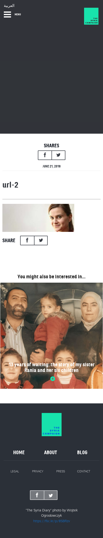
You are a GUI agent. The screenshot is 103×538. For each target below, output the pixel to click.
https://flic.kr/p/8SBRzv (51, 521)
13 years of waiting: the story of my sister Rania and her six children (52, 367)
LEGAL (15, 471)
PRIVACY (37, 471)
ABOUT (50, 452)
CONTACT (83, 471)
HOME (19, 452)
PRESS (60, 471)
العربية (9, 6)
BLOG (82, 452)
